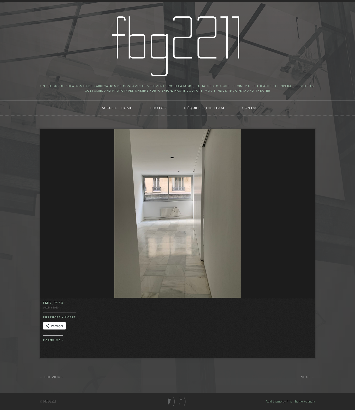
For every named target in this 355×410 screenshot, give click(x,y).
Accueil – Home (117, 108)
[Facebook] (172, 401)
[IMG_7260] (177, 297)
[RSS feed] (183, 401)
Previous (53, 377)
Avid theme (274, 401)
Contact (251, 108)
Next (306, 377)
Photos (158, 108)
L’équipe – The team (204, 108)
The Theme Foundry (301, 401)
